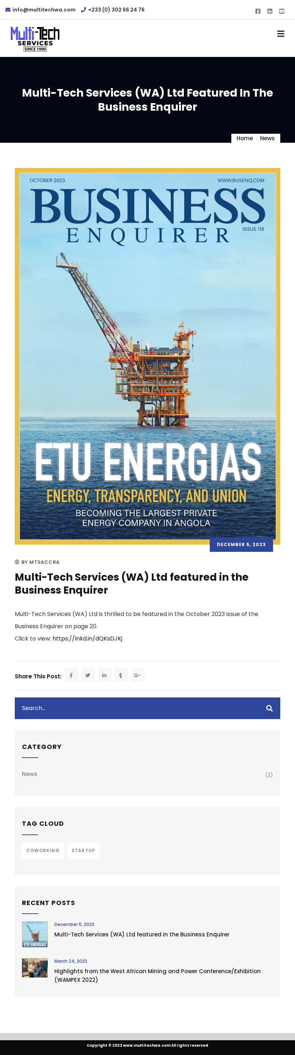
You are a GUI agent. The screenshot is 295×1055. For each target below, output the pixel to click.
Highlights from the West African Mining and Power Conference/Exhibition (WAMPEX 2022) (157, 975)
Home (245, 138)
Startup (83, 850)
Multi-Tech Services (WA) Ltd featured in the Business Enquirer (142, 934)
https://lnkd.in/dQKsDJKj (87, 638)
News (267, 138)
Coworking (43, 850)
